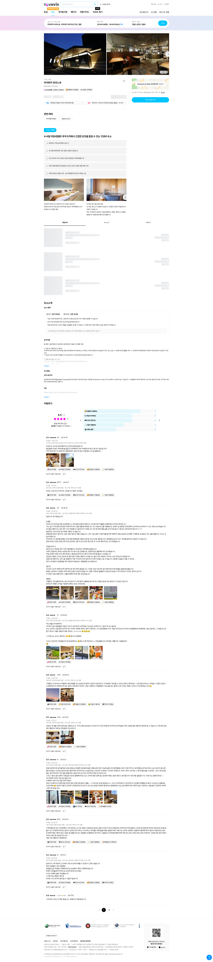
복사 (164, 92)
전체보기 (46, 366)
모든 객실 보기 (150, 100)
